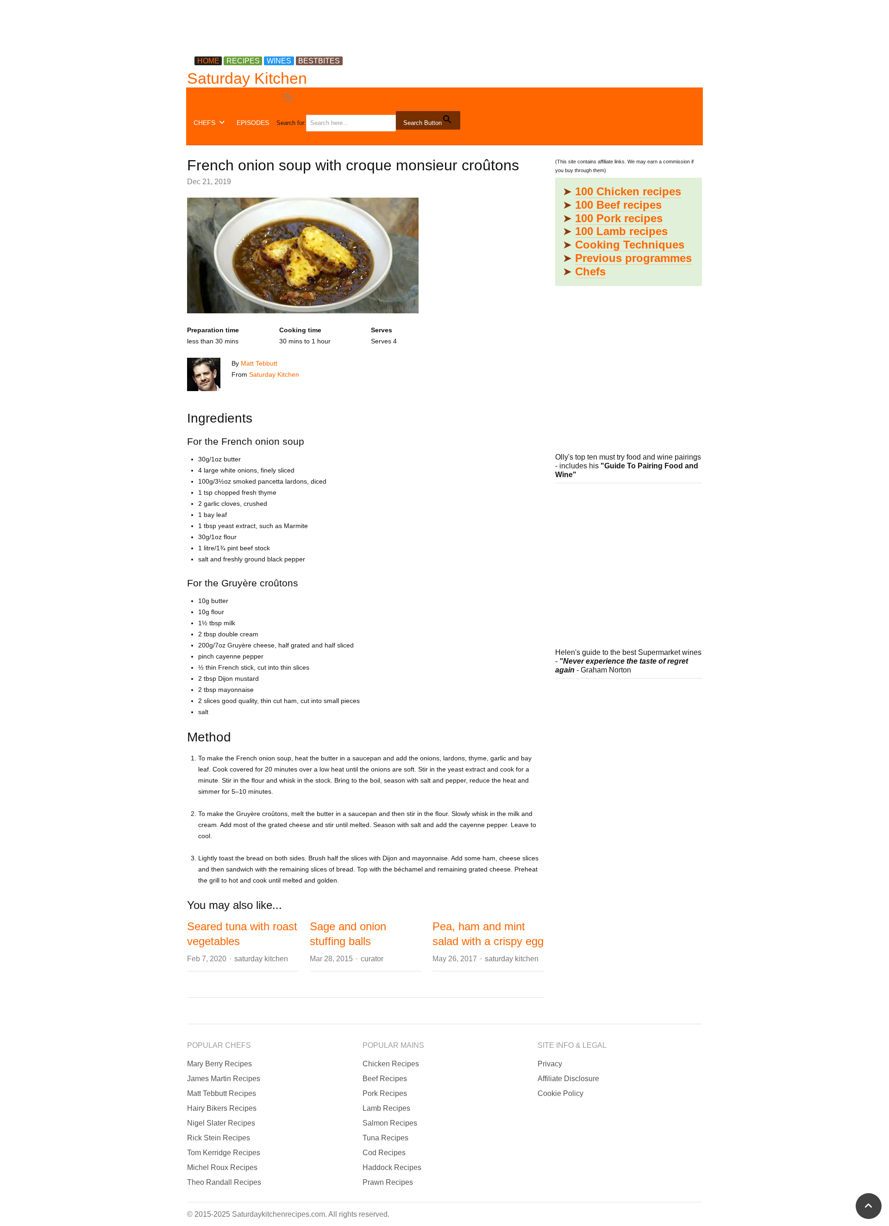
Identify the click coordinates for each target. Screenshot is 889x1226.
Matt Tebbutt (259, 363)
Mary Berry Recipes (219, 1064)
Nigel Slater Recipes (221, 1123)
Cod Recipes (384, 1153)
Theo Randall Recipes (224, 1182)
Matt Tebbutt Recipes (221, 1093)
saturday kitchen (261, 959)
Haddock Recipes (392, 1167)
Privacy (550, 1064)
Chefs (590, 271)
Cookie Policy (560, 1093)
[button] (369, 99)
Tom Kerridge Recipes (223, 1153)
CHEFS (204, 122)
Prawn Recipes (388, 1182)
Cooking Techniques (629, 244)
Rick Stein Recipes (218, 1138)
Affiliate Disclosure (568, 1079)
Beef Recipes (385, 1079)
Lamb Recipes (386, 1108)
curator (372, 959)
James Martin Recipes (223, 1079)
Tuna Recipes (385, 1138)
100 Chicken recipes (628, 191)
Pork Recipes (385, 1093)
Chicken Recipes (391, 1064)
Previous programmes (633, 258)
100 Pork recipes (619, 218)
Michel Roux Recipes (222, 1167)
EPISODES (253, 122)
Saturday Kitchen (247, 78)
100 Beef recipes (618, 205)
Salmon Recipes (390, 1123)
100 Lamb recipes (621, 231)
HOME (208, 61)
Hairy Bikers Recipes (222, 1108)
